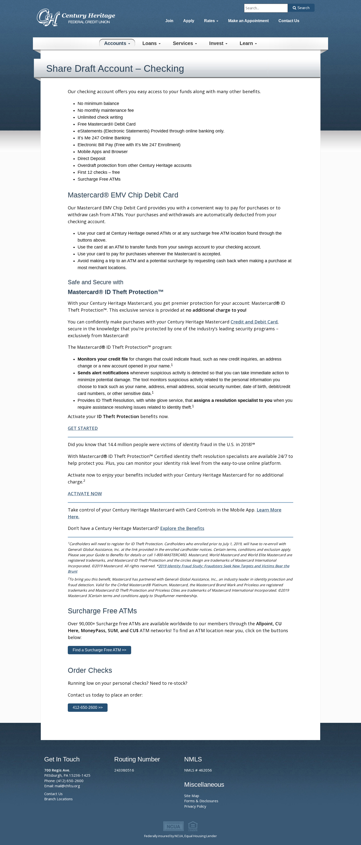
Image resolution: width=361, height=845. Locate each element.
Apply (188, 21)
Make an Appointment (248, 21)
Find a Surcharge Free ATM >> (99, 650)
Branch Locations (58, 798)
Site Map (191, 795)
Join (169, 21)
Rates (210, 21)
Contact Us (288, 21)
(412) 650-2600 (69, 780)
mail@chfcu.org (67, 785)
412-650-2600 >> (88, 707)
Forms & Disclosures (201, 800)
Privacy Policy (195, 806)
